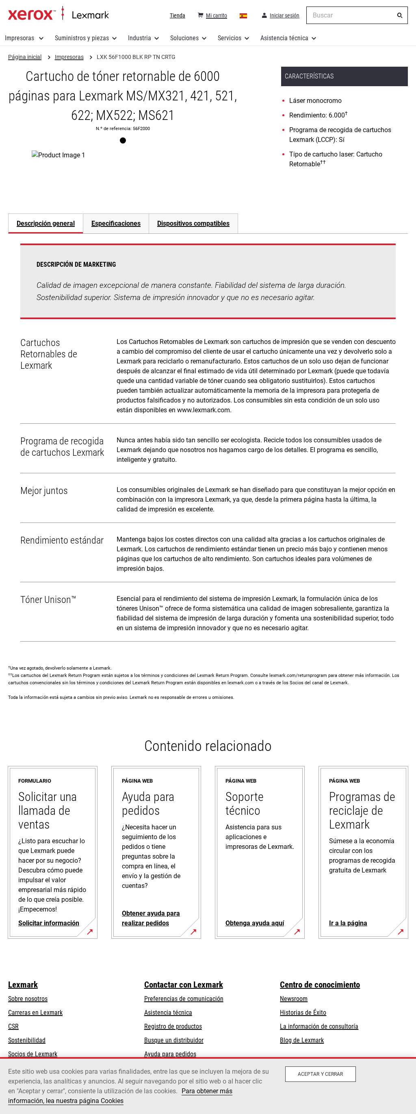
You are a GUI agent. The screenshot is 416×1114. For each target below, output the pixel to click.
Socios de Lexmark (32, 1054)
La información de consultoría (319, 1026)
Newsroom (294, 999)
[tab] (45, 223)
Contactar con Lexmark (183, 985)
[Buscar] (400, 15)
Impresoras (20, 38)
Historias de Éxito (303, 1012)
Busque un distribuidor (174, 1040)
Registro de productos (173, 1026)
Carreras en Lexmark (35, 1012)
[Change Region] (244, 15)
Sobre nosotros (28, 999)
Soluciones (184, 38)
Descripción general (46, 223)
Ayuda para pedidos (170, 1054)
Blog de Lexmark (302, 1040)
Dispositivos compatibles (193, 223)
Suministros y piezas (82, 38)
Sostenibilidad (27, 1040)
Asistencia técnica (284, 38)
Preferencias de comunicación (183, 999)
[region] (208, 1085)
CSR (13, 1026)
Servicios (229, 38)
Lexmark (23, 985)
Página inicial (58, 13)
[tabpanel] (208, 444)
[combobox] (357, 15)
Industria (139, 38)
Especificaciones (116, 223)
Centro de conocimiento (320, 985)
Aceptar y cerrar (320, 1074)
